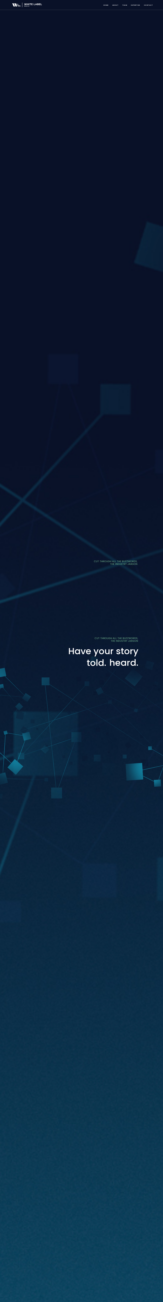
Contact (148, 5)
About (115, 5)
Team (124, 5)
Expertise (135, 5)
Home (105, 5)
